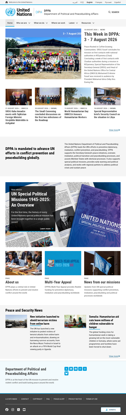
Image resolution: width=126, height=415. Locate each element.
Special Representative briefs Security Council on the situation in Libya (107, 114)
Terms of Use (91, 399)
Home (10, 23)
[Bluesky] (66, 373)
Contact (25, 399)
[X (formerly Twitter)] (18, 409)
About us (12, 282)
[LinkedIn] (71, 369)
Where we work (58, 23)
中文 (82, 2)
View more (113, 130)
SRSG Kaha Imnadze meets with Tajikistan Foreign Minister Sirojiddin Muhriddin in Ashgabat (16, 117)
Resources (85, 23)
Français (98, 2)
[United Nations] (18, 12)
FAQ (48, 399)
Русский (108, 2)
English (90, 2)
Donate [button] (112, 409)
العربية (75, 2)
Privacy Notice (75, 399)
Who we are (20, 23)
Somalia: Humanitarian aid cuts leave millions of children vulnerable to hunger (104, 322)
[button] (46, 228)
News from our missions (102, 282)
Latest (70, 23)
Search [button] (115, 12)
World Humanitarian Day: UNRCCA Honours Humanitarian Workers (76, 114)
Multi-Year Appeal (58, 282)
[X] (66, 369)
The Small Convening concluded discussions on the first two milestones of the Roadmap (48, 116)
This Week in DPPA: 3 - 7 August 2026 (102, 36)
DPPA (47, 10)
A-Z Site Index (11, 399)
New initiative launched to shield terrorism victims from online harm (44, 320)
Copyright (37, 399)
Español (117, 2)
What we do (38, 23)
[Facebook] (76, 369)
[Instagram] (80, 369)
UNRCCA (24, 108)
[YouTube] (24, 409)
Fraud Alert (59, 399)
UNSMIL (54, 108)
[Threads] (85, 369)
